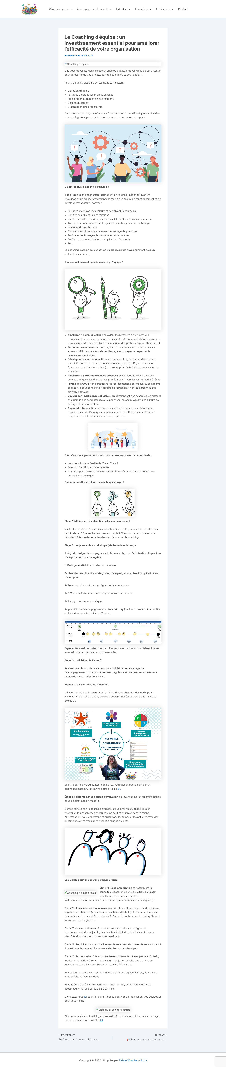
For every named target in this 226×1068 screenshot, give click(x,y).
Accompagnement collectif (92, 9)
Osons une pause (59, 9)
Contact (183, 9)
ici (119, 788)
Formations (141, 9)
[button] (70, 9)
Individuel (121, 9)
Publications (163, 9)
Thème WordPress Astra (133, 1060)
